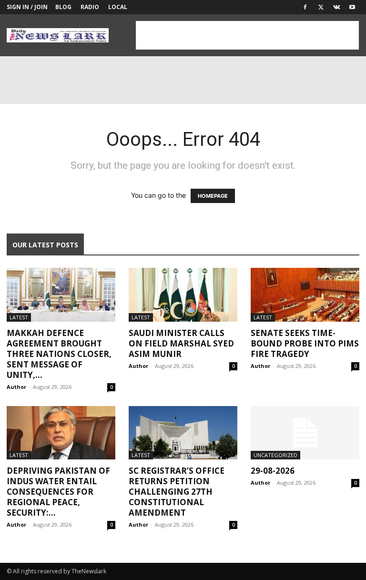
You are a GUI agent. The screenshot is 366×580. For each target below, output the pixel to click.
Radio (90, 7)
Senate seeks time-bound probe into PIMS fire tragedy (305, 343)
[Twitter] (321, 7)
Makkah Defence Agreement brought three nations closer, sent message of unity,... (59, 353)
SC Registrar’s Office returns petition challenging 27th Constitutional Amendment (176, 491)
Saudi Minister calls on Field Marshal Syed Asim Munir (181, 343)
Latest (19, 317)
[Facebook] (305, 7)
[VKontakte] (336, 7)
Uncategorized (275, 454)
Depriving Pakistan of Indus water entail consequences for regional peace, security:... (58, 491)
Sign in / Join (27, 7)
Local (117, 7)
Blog (63, 7)
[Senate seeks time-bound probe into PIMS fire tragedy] (305, 295)
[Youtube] (352, 7)
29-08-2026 (273, 470)
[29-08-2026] (305, 433)
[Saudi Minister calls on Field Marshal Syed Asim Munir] (183, 295)
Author (16, 386)
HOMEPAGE (213, 196)
